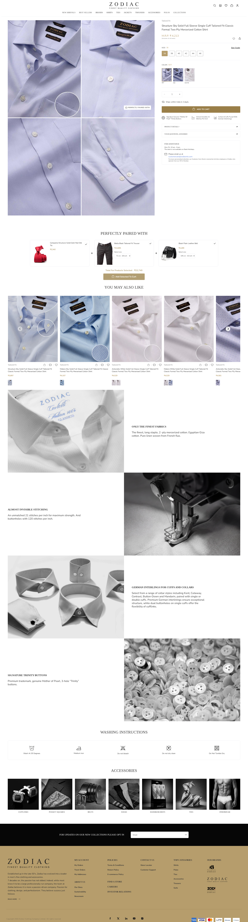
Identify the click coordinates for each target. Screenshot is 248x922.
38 (165, 53)
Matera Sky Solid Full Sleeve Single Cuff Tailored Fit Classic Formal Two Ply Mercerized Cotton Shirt (84, 370)
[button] (215, 5)
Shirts (176, 865)
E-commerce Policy (115, 874)
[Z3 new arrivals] (217, 868)
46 (200, 53)
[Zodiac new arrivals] (217, 880)
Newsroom (78, 896)
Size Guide (235, 48)
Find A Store (114, 882)
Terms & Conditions (115, 865)
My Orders (78, 865)
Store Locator (146, 865)
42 (186, 53)
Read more (12, 899)
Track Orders (79, 870)
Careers (112, 887)
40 (179, 53)
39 (172, 53)
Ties (175, 874)
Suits (176, 888)
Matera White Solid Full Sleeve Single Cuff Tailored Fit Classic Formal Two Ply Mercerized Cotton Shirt (186, 370)
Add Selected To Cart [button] (125, 276)
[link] (40, 253)
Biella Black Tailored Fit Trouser (127, 243)
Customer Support (148, 870)
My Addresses (80, 874)
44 (193, 53)
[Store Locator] (220, 5)
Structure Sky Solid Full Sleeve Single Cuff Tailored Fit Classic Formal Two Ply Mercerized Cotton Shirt (30, 370)
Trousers (177, 883)
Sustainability (80, 892)
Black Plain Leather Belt (188, 243)
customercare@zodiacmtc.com (180, 156)
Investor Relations (119, 892)
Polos (176, 870)
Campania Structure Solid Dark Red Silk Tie (66, 244)
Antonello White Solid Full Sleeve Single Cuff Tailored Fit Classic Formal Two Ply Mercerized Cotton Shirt (135, 370)
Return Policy (113, 870)
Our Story (78, 887)
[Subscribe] (186, 834)
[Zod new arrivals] (217, 890)
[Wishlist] (226, 5)
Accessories (179, 879)
